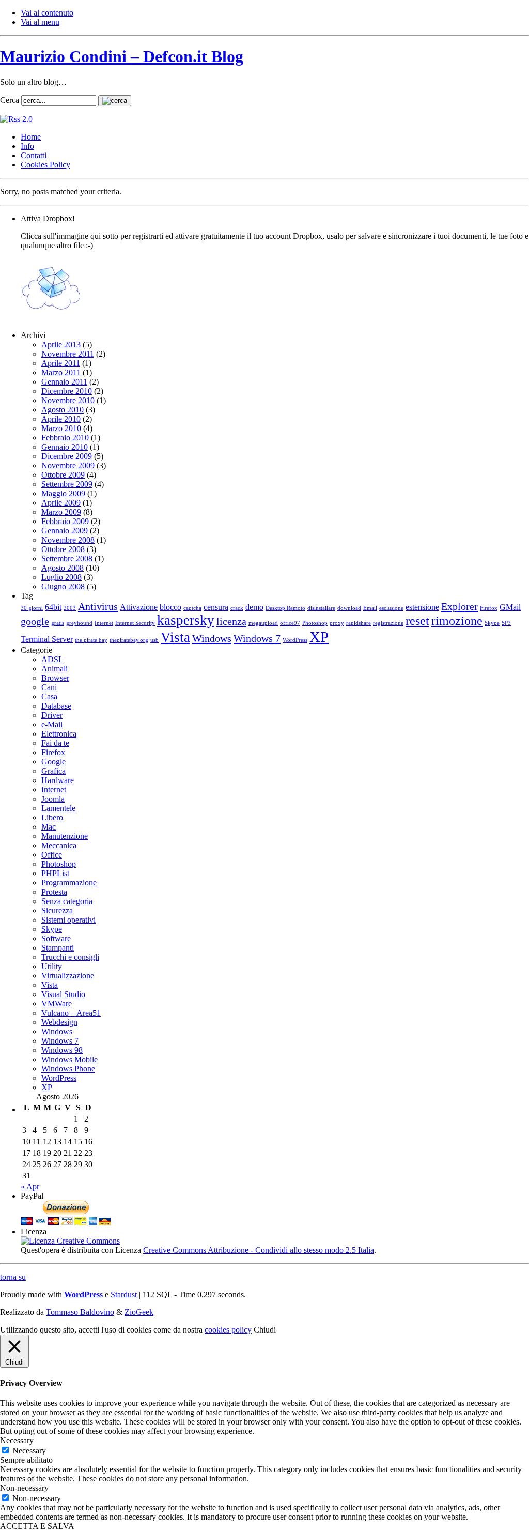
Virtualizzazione (67, 975)
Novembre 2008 (68, 539)
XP (319, 637)
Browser (55, 677)
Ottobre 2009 (63, 474)
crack (236, 608)
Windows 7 (257, 638)
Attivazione (139, 607)
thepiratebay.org (129, 640)
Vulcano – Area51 (71, 1012)
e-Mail (52, 724)
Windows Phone (68, 1068)
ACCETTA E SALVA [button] (37, 1526)
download (349, 608)
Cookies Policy (45, 164)
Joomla (53, 798)
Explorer (459, 606)
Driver (52, 715)
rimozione (457, 620)
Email (370, 608)
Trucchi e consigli (70, 957)
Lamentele (58, 808)
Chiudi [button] (265, 1329)
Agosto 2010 (62, 409)
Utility (51, 966)
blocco (170, 607)
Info (27, 146)
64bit (53, 607)
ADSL (52, 659)
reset (417, 620)
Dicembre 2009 (66, 456)
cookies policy (228, 1329)
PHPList (55, 873)
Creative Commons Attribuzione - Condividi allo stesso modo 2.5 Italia (258, 1250)
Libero (52, 817)
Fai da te (55, 743)
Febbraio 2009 (65, 521)
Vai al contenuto (47, 12)
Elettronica (58, 733)
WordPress (295, 640)
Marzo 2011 (61, 372)
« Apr (30, 1186)
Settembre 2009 (66, 484)
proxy (337, 623)
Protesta (54, 891)
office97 (290, 623)
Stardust (124, 1294)
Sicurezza (57, 910)
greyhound (79, 623)
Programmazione (69, 882)
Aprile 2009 (61, 502)
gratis (57, 623)
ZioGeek (139, 1312)
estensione (422, 607)
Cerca (9, 100)
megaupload (263, 623)
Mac (48, 826)
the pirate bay (91, 640)
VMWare (56, 1003)
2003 (70, 608)
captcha (192, 608)
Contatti (33, 155)
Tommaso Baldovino (80, 1312)
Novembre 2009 (68, 465)
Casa (49, 696)
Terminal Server (47, 639)
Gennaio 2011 (64, 381)
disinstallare (321, 608)
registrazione (388, 623)
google (35, 621)
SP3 (506, 623)
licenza (231, 621)
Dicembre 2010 (66, 391)
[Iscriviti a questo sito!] (16, 119)
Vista (175, 637)
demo (254, 607)
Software (56, 938)
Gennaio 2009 (64, 530)
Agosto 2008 (62, 567)
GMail (510, 607)
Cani (49, 687)
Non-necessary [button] (24, 1487)
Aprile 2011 (60, 363)
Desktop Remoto (285, 608)
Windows (211, 638)
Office (51, 854)
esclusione (391, 608)
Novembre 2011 (67, 353)
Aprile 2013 (61, 344)
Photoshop (315, 623)
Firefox (488, 608)
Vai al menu (40, 22)
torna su (13, 1277)
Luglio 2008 (61, 577)
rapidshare (358, 623)
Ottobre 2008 (63, 549)
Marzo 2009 (61, 512)
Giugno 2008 (63, 586)
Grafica (53, 771)
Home (31, 136)
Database (56, 705)
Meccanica (58, 845)
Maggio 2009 (63, 493)
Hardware (57, 780)
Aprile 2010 (61, 419)
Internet (104, 623)
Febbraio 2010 (65, 437)
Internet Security (135, 623)
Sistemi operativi (68, 919)
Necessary (29, 1450)
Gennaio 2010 (64, 446)
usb (154, 640)
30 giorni (32, 608)
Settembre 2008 (66, 558)
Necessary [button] (17, 1440)
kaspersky (185, 620)
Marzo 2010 (61, 428)
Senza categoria (66, 901)
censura (216, 607)
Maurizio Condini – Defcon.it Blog (121, 56)
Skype (492, 623)
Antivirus (98, 606)
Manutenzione (64, 836)
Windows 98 (62, 1050)
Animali (54, 668)
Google (53, 761)
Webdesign (59, 1022)
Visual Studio (63, 994)
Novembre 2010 (68, 400)
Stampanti (57, 947)
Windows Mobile (69, 1059)
